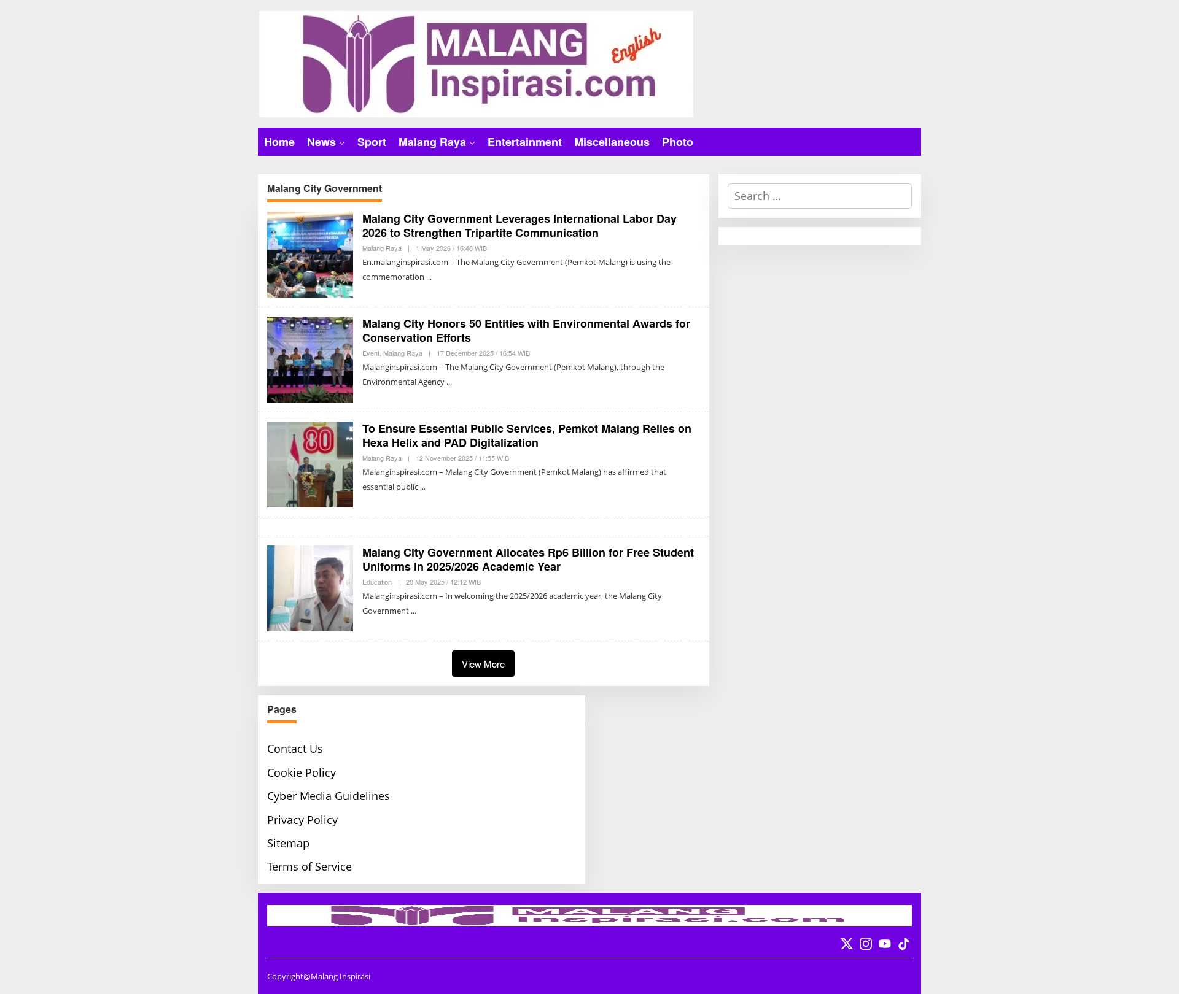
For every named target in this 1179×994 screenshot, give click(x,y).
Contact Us (295, 748)
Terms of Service (309, 866)
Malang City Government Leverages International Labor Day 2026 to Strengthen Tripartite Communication (519, 225)
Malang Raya (382, 248)
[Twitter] (847, 944)
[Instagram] (866, 944)
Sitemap (288, 843)
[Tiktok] (904, 944)
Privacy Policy (302, 819)
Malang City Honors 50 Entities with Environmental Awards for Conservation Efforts (526, 330)
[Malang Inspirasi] (475, 62)
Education (377, 582)
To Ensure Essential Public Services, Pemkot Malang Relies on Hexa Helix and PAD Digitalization (526, 435)
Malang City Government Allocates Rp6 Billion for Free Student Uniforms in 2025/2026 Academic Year (528, 559)
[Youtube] (885, 944)
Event (370, 353)
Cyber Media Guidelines (328, 795)
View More (483, 663)
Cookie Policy (301, 772)
